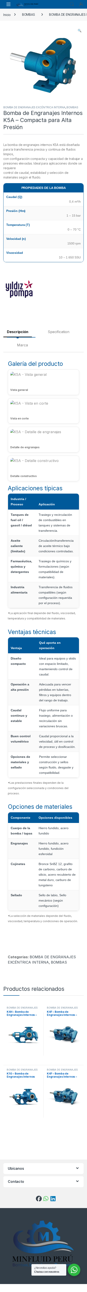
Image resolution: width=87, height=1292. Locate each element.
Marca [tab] (22, 345)
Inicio (7, 14)
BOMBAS (28, 14)
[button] (79, 30)
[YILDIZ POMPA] (20, 289)
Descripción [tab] (17, 332)
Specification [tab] (58, 332)
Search (71, 4)
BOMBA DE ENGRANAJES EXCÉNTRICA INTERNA (34, 107)
